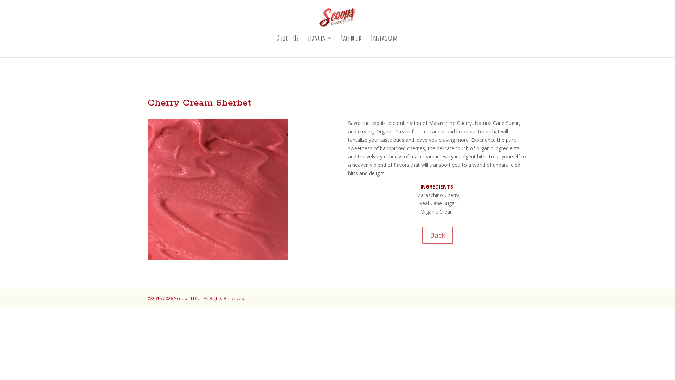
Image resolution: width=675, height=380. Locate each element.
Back (437, 235)
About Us (287, 39)
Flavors (316, 39)
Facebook (351, 39)
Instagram (384, 39)
